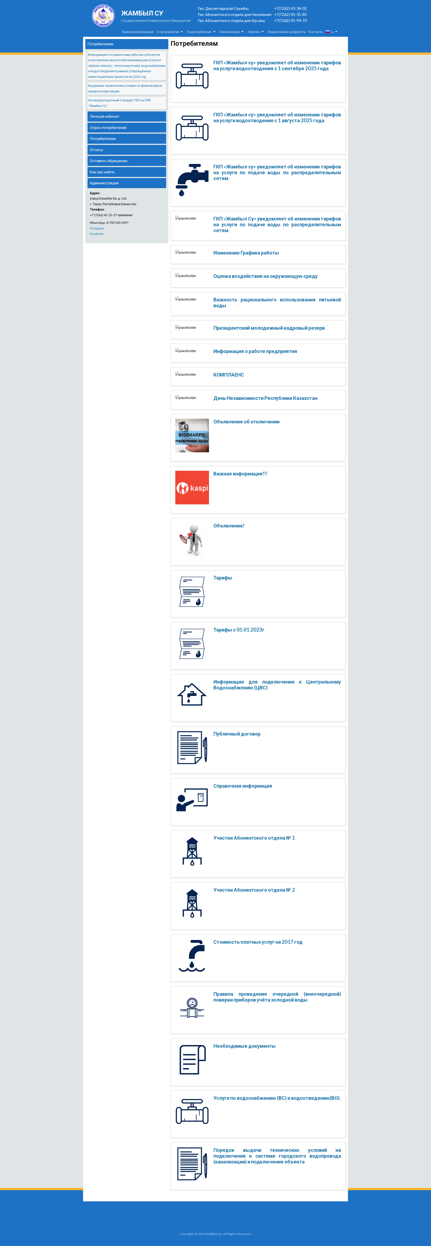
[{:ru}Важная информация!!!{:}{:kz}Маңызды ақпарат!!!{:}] (192, 489)
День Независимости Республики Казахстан (265, 398)
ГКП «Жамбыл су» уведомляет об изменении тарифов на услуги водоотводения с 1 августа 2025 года (277, 117)
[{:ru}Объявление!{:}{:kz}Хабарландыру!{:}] (192, 541)
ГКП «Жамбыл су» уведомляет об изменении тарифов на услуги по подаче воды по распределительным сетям (277, 172)
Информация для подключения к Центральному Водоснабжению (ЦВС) (277, 685)
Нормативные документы (287, 32)
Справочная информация (242, 786)
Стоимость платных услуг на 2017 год (258, 942)
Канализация (230, 32)
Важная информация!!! (240, 474)
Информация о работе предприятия (255, 351)
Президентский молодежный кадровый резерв (269, 328)
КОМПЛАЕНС (228, 375)
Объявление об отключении (246, 421)
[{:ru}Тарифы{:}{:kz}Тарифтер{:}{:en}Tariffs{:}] (192, 593)
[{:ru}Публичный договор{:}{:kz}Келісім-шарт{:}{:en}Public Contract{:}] (192, 749)
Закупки (254, 32)
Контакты (316, 32)
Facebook (96, 233)
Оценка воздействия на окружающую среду (265, 276)
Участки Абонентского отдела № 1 (254, 838)
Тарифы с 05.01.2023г (238, 630)
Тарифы (222, 578)
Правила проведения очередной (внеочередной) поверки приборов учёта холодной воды (277, 997)
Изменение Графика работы (246, 253)
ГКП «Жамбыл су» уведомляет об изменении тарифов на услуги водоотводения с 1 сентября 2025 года (277, 65)
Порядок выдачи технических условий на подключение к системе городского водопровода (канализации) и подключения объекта (277, 1156)
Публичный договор (237, 734)
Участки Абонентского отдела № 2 (254, 890)
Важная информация (138, 32)
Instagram (97, 228)
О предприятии (167, 32)
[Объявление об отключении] (192, 437)
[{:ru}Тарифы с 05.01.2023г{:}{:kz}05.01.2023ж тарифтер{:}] (192, 645)
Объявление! (228, 526)
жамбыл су (142, 13)
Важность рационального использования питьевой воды (277, 302)
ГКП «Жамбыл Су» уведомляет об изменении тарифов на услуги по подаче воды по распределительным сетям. (277, 224)
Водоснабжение (199, 32)
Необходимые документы (244, 1046)
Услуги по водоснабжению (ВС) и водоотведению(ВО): (277, 1098)
